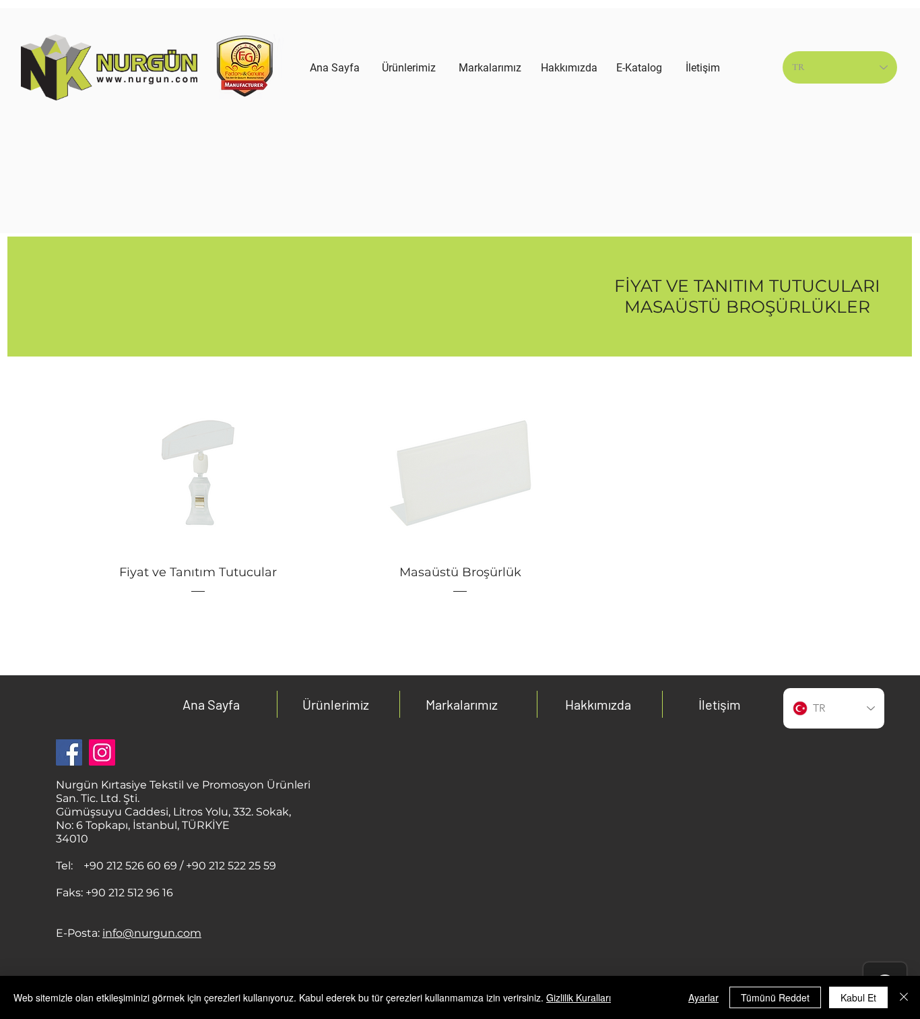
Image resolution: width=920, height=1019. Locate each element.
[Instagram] (102, 752)
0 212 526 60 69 (136, 865)
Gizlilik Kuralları (578, 997)
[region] (408, 149)
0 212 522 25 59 (237, 865)
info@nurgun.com (151, 933)
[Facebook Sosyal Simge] (69, 752)
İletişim (719, 704)
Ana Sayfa (211, 704)
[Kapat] (904, 997)
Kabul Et (858, 997)
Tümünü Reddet (775, 997)
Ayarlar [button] (703, 997)
